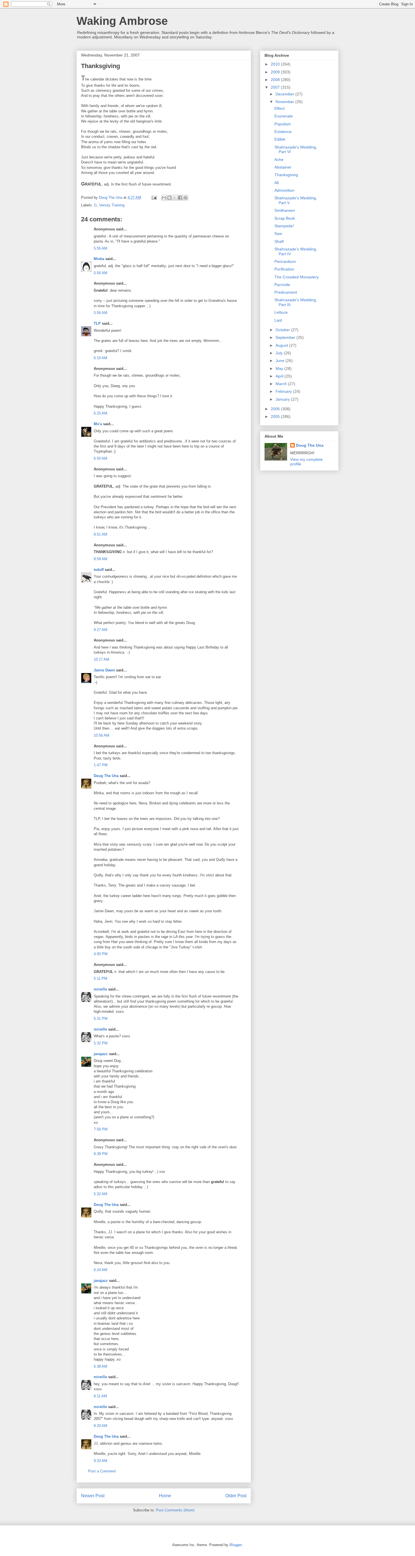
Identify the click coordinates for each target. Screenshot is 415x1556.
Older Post (235, 1495)
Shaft (279, 241)
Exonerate (283, 116)
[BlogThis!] (169, 197)
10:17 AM (101, 659)
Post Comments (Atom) (175, 1510)
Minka (99, 259)
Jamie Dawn (104, 670)
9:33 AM (100, 1461)
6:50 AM (100, 458)
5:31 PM (101, 1018)
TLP (97, 323)
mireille (100, 989)
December (285, 94)
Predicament (285, 292)
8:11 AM (100, 1396)
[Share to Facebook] (180, 197)
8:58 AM (100, 559)
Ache (278, 159)
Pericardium (285, 261)
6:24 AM (100, 1270)
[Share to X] (175, 197)
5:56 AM (100, 273)
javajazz (101, 1054)
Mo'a (98, 424)
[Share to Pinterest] (185, 197)
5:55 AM (100, 248)
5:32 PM (101, 1043)
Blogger (236, 1545)
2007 (276, 87)
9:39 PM (101, 1154)
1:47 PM (101, 765)
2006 (276, 409)
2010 (276, 64)
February (284, 391)
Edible (279, 139)
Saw (278, 233)
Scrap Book (284, 218)
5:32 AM (100, 1194)
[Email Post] (154, 197)
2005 (276, 416)
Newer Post (92, 1495)
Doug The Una (106, 776)
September (286, 337)
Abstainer (282, 167)
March (282, 383)
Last (278, 320)
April (280, 376)
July (280, 353)
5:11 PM (100, 978)
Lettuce (281, 312)
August (282, 345)
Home (165, 1495)
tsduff (99, 570)
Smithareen (284, 210)
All (276, 182)
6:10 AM (100, 358)
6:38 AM (100, 1366)
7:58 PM (101, 1129)
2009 (276, 72)
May (280, 368)
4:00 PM (101, 954)
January (283, 399)
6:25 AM (100, 413)
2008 (276, 79)
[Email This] (164, 197)
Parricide (282, 284)
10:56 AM (101, 735)
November (285, 101)
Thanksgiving (286, 175)
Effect (279, 108)
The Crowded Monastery (296, 277)
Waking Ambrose (122, 21)
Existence (283, 131)
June (280, 360)
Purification (284, 269)
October (283, 330)
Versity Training (111, 205)
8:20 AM (100, 1426)
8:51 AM (100, 534)
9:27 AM (100, 630)
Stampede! (284, 226)
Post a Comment (102, 1471)
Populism (282, 124)
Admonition (284, 190)
